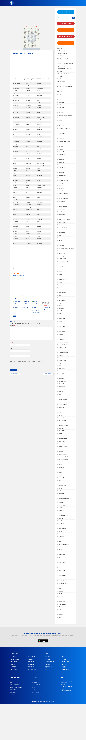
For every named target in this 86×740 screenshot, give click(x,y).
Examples (61, 237)
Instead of (61, 334)
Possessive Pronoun (63, 446)
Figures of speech (62, 258)
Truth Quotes (13, 666)
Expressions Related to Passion (65, 250)
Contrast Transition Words (64, 193)
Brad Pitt (47, 669)
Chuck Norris (64, 664)
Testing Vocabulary (63, 554)
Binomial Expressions (63, 144)
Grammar (60, 282)
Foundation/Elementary (63, 261)
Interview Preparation (63, 352)
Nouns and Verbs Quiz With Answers (64, 86)
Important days (62, 318)
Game (60, 269)
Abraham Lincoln (48, 656)
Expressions (61, 245)
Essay (60, 235)
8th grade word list (61, 71)
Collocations (61, 157)
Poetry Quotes (14, 669)
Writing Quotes (31, 662)
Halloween (61, 297)
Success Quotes (31, 671)
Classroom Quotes (32, 664)
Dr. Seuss (64, 671)
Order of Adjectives (63, 417)
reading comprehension (63, 490)
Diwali (60, 224)
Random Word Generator (66, 30)
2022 (60, 94)
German (60, 271)
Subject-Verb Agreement (64, 544)
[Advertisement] (32, 17)
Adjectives (61, 112)
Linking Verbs (61, 376)
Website (11, 354)
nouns (60, 412)
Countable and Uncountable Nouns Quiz (65, 63)
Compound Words (62, 175)
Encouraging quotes (63, 227)
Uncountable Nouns (63, 578)
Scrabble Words (62, 510)
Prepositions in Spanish (63, 462)
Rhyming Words (62, 505)
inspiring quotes (62, 331)
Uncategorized (62, 573)
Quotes (60, 488)
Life (59, 370)
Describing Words (62, 214)
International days (62, 347)
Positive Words (62, 441)
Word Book (61, 609)
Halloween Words (62, 300)
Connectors (61, 188)
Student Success (62, 539)
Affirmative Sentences (63, 125)
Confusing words (62, 183)
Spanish (60, 531)
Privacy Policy (64, 682)
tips (59, 557)
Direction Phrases (62, 222)
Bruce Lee (64, 656)
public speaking (62, 477)
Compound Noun (62, 172)
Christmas (61, 149)
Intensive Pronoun (62, 336)
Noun (60, 410)
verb (60, 586)
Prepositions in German (63, 459)
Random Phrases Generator (66, 43)
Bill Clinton (47, 667)
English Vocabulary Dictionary (16, 687)
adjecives (61, 110)
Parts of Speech (62, 420)
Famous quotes (62, 253)
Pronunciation (61, 467)
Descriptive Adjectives (63, 217)
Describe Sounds (62, 211)
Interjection (61, 339)
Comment (12, 325)
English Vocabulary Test (62, 53)
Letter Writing (62, 368)
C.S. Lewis (64, 659)
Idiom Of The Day (36, 682)
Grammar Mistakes (62, 284)
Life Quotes (61, 373)
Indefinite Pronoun (62, 323)
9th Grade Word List (61, 55)
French (60, 263)
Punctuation (61, 480)
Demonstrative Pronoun (64, 209)
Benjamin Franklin (48, 666)
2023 (60, 97)
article (60, 136)
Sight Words (61, 520)
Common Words (62, 164)
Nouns (11, 682)
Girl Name (61, 277)
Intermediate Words (63, 344)
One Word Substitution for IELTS (64, 68)
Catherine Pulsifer (66, 661)
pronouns (60, 464)
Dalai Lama (64, 666)
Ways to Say (61, 596)
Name (11, 342)
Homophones (61, 308)
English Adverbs (35, 692)
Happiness (61, 303)
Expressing (61, 243)
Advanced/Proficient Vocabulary (65, 115)
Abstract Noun (62, 104)
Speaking (60, 533)
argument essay (62, 133)
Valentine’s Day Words (63, 583)
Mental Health (62, 386)
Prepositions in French (63, 456)
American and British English (64, 128)
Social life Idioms (62, 528)
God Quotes (13, 664)
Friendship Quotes (62, 266)
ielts (60, 316)
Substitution (61, 546)
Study (60, 541)
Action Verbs (61, 107)
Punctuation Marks (63, 483)
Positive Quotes (31, 667)
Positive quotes (62, 436)
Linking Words (61, 378)
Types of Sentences (63, 570)
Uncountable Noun (62, 575)
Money (60, 394)
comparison (61, 170)
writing (60, 617)
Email (11, 348)
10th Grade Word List (61, 50)
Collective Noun (62, 154)
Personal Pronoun (62, 423)
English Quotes (13, 690)
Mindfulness (61, 389)
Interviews (61, 355)
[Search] (73, 18)
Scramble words (62, 513)
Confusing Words (36, 684)
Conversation (61, 196)
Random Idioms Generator (65, 36)
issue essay (61, 357)
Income (60, 321)
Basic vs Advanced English (64, 141)
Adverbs (14, 316)
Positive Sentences (63, 438)
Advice (60, 120)
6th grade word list (61, 78)
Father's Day (61, 256)
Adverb (15, 56)
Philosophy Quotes (15, 662)
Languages (61, 363)
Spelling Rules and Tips (63, 536)
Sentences (61, 518)
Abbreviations (61, 102)
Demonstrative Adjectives (64, 206)
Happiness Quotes (32, 656)
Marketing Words (62, 381)
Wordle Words (62, 612)
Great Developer (62, 292)
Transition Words (62, 562)
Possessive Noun (62, 443)
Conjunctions (61, 185)
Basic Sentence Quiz (61, 81)
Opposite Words (62, 415)
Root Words (61, 507)
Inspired (60, 329)
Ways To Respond (62, 593)
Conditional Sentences (63, 180)
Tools (60, 559)
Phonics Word (61, 428)
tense (60, 552)
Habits (60, 295)
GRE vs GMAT (61, 290)
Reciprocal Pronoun (63, 493)
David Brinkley (65, 667)
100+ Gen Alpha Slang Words (63, 73)
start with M (45, 78)
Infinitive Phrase (62, 326)
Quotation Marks (62, 485)
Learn (60, 365)
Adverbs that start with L (18, 295)
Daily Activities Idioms (63, 203)
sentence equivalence (63, 515)
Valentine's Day (62, 580)
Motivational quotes (63, 399)
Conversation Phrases (63, 198)
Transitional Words (62, 565)
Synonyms (61, 549)
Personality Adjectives (63, 425)
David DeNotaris (65, 669)
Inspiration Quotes (32, 661)
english (60, 230)
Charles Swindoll (65, 662)
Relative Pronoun (62, 502)
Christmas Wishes (62, 151)
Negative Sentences (63, 404)
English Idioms (13, 692)
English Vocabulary (14, 685)
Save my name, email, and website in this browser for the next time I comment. (27, 361)
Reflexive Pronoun (62, 496)
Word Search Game (66, 23)
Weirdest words (62, 601)
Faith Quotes (30, 659)
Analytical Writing (62, 130)
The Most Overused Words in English (64, 84)
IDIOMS (60, 313)
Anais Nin (47, 662)
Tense (33, 689)
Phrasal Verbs (61, 430)
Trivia (60, 567)
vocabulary (61, 591)
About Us (63, 684)
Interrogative (61, 350)
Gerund (60, 274)
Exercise (60, 240)
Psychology (61, 475)
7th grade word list (61, 76)
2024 (60, 99)
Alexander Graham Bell (49, 661)
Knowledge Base (62, 360)
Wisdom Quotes (14, 667)
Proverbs (60, 472)
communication (62, 167)
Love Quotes (13, 656)
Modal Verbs (61, 391)
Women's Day (61, 606)
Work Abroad (61, 614)
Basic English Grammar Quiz (62, 58)
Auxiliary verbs (62, 138)
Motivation (61, 396)
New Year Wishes (62, 407)
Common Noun (62, 162)
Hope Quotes (61, 310)
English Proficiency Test (62, 66)
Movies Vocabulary (63, 402)
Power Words (61, 449)
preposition (61, 451)
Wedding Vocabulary (63, 599)
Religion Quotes (31, 666)
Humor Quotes (14, 661)
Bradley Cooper (48, 671)
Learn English (12, 694)
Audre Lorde (47, 664)
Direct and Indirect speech (64, 219)
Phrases (60, 433)
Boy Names (61, 146)
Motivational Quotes (32, 669)
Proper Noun (61, 469)
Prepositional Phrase (63, 454)
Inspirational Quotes (15, 659)
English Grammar (62, 232)
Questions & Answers (14, 684)
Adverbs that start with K (18, 275)
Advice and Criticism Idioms (64, 123)
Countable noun (62, 201)
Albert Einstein (48, 659)
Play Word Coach (66, 12)
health (60, 305)
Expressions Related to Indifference (66, 248)
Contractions (61, 190)
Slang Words (61, 526)
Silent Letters (62, 523)
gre (59, 287)
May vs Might (61, 383)
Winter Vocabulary (62, 604)
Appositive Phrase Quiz (62, 61)
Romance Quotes (14, 671)
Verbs (60, 588)
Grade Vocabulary (62, 279)
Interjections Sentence (63, 342)
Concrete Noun (62, 177)
